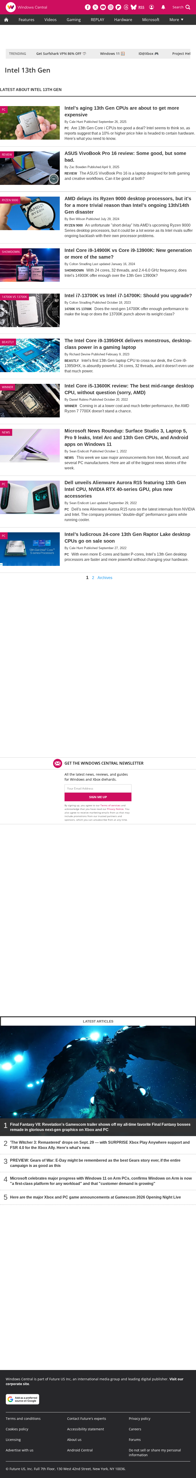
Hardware (123, 19)
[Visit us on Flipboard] (118, 7)
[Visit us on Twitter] (95, 7)
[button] (181, 7)
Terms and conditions (23, 1418)
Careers (135, 1429)
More (174, 19)
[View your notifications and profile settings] (163, 7)
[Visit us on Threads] (126, 7)
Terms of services (110, 805)
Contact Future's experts (86, 1418)
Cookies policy (17, 1429)
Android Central (80, 1450)
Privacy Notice (115, 809)
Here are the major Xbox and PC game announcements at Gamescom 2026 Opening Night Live (95, 1197)
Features (26, 19)
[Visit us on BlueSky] (133, 7)
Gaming (74, 19)
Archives (105, 578)
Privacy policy (139, 1418)
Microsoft (150, 19)
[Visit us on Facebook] (88, 7)
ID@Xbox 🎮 (148, 53)
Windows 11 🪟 (112, 53)
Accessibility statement (85, 1429)
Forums (135, 1439)
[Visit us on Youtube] (103, 7)
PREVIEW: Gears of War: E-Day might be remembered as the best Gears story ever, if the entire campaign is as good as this (95, 1163)
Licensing (13, 1439)
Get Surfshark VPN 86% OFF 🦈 (61, 53)
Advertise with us (19, 1450)
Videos (50, 19)
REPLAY (97, 19)
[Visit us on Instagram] (111, 7)
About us (74, 1439)
